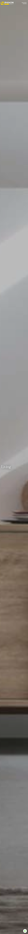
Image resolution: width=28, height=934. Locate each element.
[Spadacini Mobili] (7, 3)
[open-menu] (24, 3)
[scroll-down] (14, 886)
